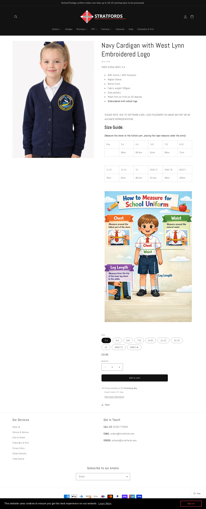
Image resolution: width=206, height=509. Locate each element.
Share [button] (107, 405)
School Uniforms (19, 453)
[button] (16, 16)
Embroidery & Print (21, 443)
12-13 (177, 340)
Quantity (104, 361)
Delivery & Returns (21, 432)
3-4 (106, 340)
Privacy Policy (19, 448)
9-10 (150, 340)
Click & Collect (19, 437)
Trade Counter (18, 458)
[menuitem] (56, 29)
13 (106, 347)
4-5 (117, 340)
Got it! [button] (191, 503)
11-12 (163, 340)
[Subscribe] (126, 476)
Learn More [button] (104, 503)
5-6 (128, 340)
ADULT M (134, 347)
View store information (114, 396)
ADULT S (119, 347)
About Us (16, 427)
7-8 (139, 340)
